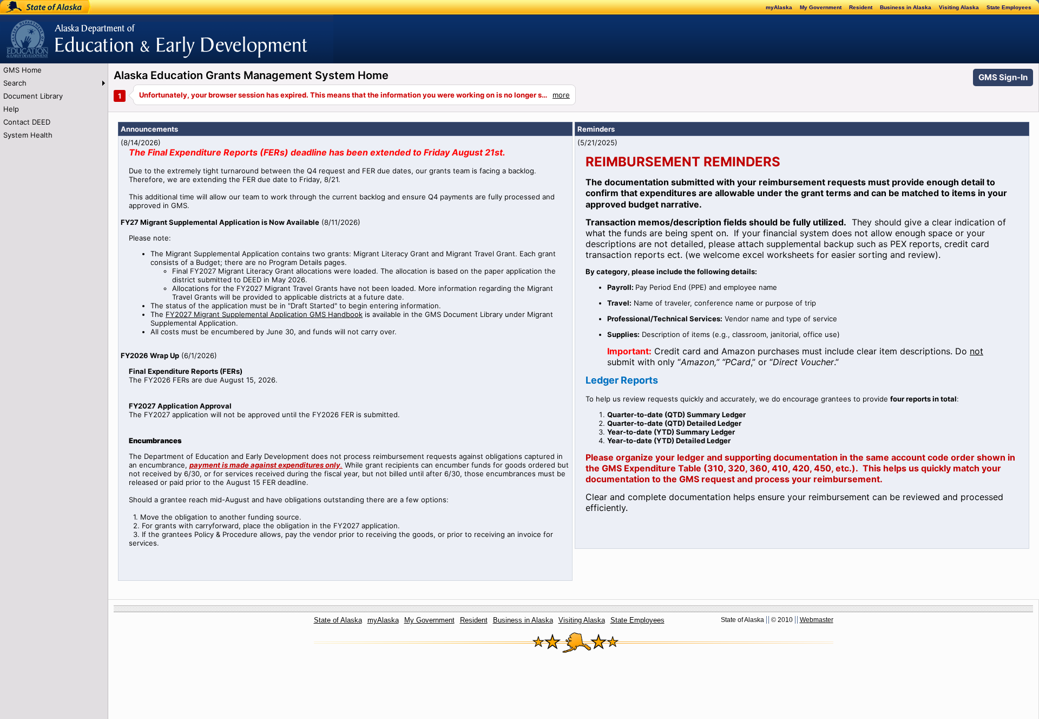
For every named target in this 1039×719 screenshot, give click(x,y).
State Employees (1009, 7)
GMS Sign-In (1003, 77)
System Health (27, 135)
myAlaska (779, 7)
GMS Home (22, 70)
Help (11, 109)
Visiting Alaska (959, 7)
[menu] (54, 102)
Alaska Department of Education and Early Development (95, 33)
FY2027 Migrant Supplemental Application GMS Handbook (264, 314)
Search (15, 83)
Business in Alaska (905, 7)
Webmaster (816, 620)
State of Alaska (35, 7)
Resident (860, 7)
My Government (820, 7)
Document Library (33, 96)
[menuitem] (54, 69)
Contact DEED (26, 122)
